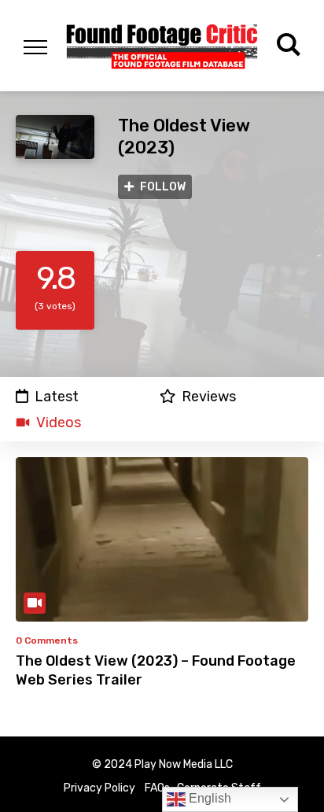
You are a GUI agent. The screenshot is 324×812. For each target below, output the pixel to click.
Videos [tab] (58, 422)
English (208, 798)
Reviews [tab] (209, 396)
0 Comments (47, 640)
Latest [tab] (57, 396)
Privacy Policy (99, 788)
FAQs (157, 788)
